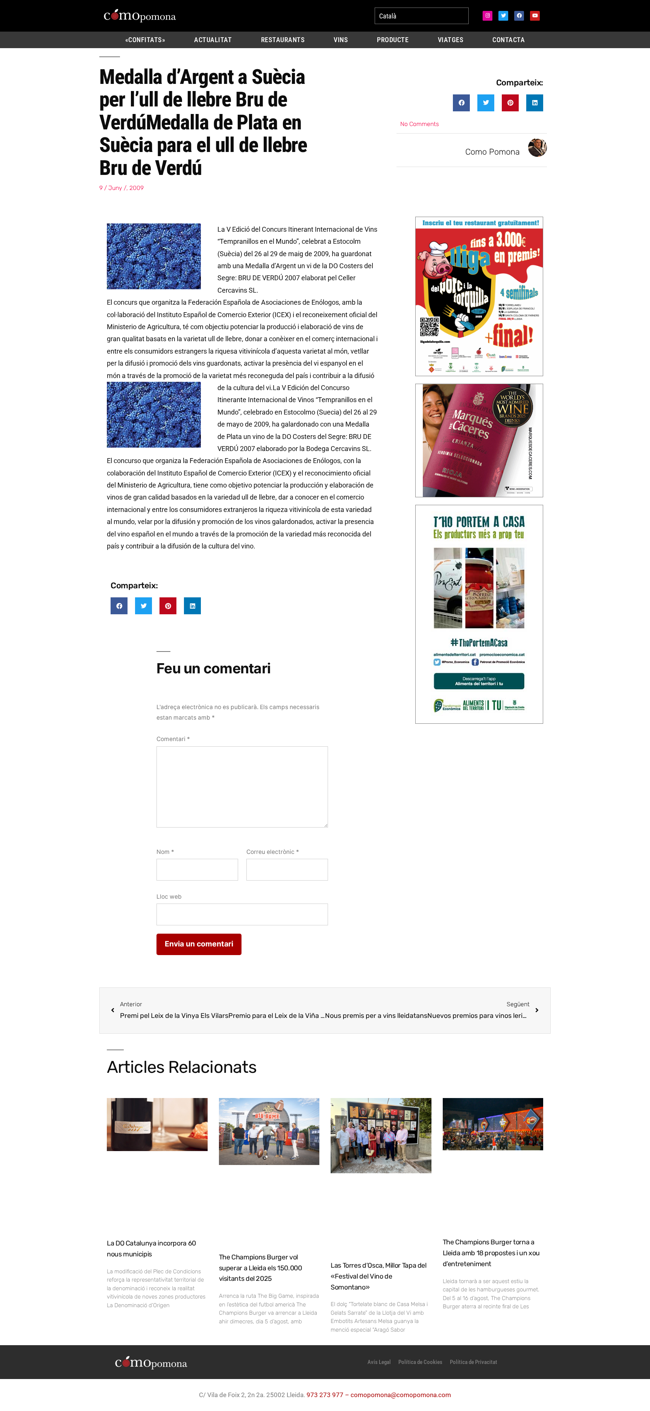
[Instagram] (487, 16)
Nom (165, 851)
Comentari (173, 739)
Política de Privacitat (473, 1362)
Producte (393, 40)
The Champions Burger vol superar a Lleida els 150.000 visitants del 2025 (260, 1268)
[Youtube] (535, 16)
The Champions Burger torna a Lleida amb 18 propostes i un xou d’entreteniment (491, 1253)
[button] (461, 102)
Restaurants (283, 40)
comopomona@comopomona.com (401, 1395)
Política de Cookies (420, 1362)
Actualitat (213, 40)
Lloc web (169, 896)
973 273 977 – (329, 1395)
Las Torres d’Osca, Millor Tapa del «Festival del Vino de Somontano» (379, 1276)
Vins (341, 40)
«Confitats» (145, 40)
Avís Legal (379, 1362)
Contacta (508, 40)
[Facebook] (519, 16)
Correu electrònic (272, 851)
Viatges (451, 40)
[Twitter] (503, 16)
